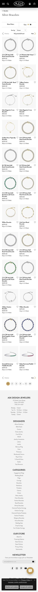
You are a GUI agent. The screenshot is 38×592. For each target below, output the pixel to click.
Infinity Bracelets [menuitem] (19, 506)
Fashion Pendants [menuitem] (19, 516)
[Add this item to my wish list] (16, 54)
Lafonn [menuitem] (19, 442)
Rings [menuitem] (19, 478)
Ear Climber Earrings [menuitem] (19, 528)
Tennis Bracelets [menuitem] (19, 521)
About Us (19, 537)
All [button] (30, 384)
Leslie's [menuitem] (19, 444)
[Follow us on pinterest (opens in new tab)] (21, 568)
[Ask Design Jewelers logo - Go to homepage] (19, 3)
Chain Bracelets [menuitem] (19, 498)
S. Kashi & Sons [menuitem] (19, 459)
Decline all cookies (12, 587)
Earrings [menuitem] (19, 480)
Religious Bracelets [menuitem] (19, 518)
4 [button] (20, 384)
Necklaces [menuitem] (19, 485)
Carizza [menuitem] (19, 429)
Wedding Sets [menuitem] (19, 523)
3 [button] (16, 384)
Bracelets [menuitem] (19, 483)
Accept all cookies (26, 587)
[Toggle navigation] (3, 4)
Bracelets (6, 11)
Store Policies (19, 544)
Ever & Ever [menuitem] (19, 434)
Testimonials (19, 549)
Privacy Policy (19, 547)
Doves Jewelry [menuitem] (19, 432)
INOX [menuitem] (19, 437)
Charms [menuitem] (19, 491)
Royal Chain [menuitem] (19, 457)
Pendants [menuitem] (19, 488)
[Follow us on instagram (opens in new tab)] (16, 568)
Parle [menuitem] (19, 449)
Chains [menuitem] (19, 493)
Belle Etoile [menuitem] (19, 427)
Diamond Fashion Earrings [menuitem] (19, 508)
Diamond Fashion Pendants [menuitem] (19, 513)
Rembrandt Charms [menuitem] (19, 454)
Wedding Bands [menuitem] (19, 475)
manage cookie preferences (17, 582)
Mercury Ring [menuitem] (19, 447)
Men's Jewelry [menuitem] (19, 496)
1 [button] (9, 383)
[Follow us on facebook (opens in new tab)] (12, 568)
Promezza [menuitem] (19, 452)
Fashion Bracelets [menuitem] (19, 501)
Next (32, 34)
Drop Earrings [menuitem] (19, 526)
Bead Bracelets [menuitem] (19, 503)
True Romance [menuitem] (19, 464)
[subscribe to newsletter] (33, 562)
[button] (8, 4)
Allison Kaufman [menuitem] (19, 424)
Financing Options (19, 539)
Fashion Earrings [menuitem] (19, 511)
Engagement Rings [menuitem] (19, 473)
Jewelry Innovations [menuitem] (19, 439)
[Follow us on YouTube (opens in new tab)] (25, 568)
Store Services (19, 542)
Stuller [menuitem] (19, 462)
